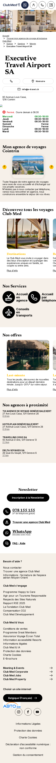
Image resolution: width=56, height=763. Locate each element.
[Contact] (42, 5)
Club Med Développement (18, 614)
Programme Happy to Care (19, 591)
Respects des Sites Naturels (19, 599)
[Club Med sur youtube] (37, 712)
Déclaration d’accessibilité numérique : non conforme (28, 746)
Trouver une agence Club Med (21, 571)
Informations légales (15, 643)
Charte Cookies (12, 654)
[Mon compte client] (33, 5)
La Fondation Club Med (16, 606)
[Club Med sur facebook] (28, 712)
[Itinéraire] (28, 106)
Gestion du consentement (28, 754)
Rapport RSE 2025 (14, 603)
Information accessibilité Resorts (22, 639)
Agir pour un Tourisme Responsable (24, 595)
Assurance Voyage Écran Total (21, 636)
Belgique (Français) (20, 698)
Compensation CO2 (14, 610)
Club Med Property (14, 679)
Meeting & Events (13, 668)
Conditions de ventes (15, 628)
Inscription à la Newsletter (28, 497)
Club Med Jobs (12, 675)
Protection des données (17, 651)
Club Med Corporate (15, 671)
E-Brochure (10, 658)
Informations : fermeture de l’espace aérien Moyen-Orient (24, 576)
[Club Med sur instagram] (18, 712)
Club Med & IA (11, 647)
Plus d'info (12, 270)
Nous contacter (12, 567)
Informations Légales (28, 723)
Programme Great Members (19, 632)
